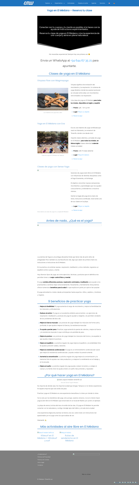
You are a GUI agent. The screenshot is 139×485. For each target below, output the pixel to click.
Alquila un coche (83, 3)
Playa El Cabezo (83, 155)
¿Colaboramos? (42, 454)
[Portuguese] (131, 482)
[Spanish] (136, 482)
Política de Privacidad (44, 457)
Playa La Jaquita (83, 112)
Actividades (70, 3)
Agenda (93, 3)
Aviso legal (41, 462)
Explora (47, 3)
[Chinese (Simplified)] (116, 482)
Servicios (102, 3)
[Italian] (128, 482)
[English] (120, 482)
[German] (126, 482)
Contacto (40, 465)
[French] (123, 482)
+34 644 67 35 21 (81, 60)
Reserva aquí (77, 116)
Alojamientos (59, 3)
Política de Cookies (43, 459)
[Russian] (133, 482)
